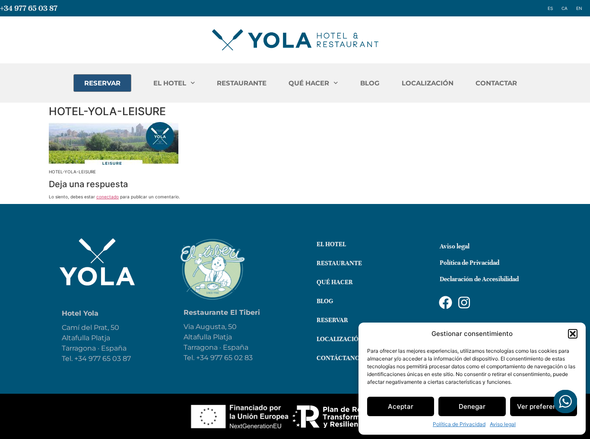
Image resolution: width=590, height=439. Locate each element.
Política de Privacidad (459, 424)
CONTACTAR (496, 83)
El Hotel (331, 244)
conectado (107, 196)
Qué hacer (335, 282)
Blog (325, 301)
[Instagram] (464, 302)
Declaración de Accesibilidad (479, 279)
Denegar (472, 406)
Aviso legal (503, 424)
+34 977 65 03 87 (28, 8)
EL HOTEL (169, 83)
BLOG (370, 83)
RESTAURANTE (241, 83)
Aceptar (400, 406)
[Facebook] (445, 302)
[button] (572, 333)
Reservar (332, 320)
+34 (203, 358)
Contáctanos (340, 358)
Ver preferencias (543, 406)
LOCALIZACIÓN (428, 83)
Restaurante (339, 263)
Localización (340, 339)
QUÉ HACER (309, 83)
